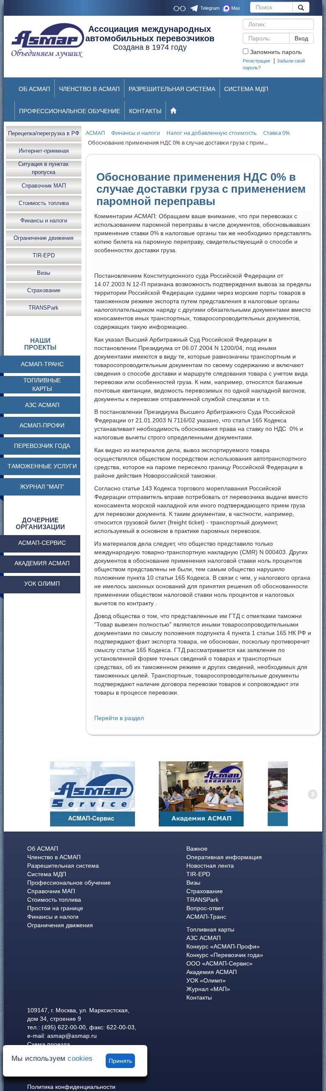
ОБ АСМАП (34, 88)
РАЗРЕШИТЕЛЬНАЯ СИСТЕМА (172, 88)
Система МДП (46, 874)
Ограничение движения (43, 238)
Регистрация (256, 60)
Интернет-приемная (44, 151)
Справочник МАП (44, 185)
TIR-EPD (44, 255)
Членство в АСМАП (54, 857)
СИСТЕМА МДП (246, 88)
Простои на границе (55, 908)
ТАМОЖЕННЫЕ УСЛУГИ (42, 466)
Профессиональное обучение (69, 882)
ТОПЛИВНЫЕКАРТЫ (42, 384)
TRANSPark (43, 308)
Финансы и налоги (43, 220)
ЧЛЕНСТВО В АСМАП (89, 88)
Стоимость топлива (44, 203)
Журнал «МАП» (208, 989)
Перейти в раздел (119, 718)
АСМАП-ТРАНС (42, 364)
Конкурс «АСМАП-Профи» (223, 946)
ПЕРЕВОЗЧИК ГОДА (42, 445)
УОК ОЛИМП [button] (42, 583)
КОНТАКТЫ (145, 111)
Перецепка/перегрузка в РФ (43, 133)
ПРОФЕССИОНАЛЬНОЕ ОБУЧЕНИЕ (69, 111)
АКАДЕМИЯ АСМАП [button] (42, 563)
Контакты (199, 997)
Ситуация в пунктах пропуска (43, 168)
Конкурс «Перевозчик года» (224, 954)
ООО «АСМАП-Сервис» (219, 963)
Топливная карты (210, 929)
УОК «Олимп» (206, 980)
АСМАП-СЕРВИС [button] (42, 542)
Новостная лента (210, 865)
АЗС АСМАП (42, 405)
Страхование (43, 290)
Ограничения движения (60, 925)
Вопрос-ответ (205, 908)
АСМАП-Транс (206, 916)
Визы (43, 273)
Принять (120, 1060)
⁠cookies (80, 1058)
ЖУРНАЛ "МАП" (42, 486)
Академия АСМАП (211, 972)
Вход (301, 38)
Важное (197, 848)
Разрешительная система (63, 865)
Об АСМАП (42, 848)
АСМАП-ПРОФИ (42, 425)
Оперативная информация (224, 857)
